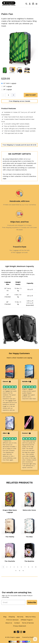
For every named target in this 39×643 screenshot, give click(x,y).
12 (19, 570)
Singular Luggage (15, 637)
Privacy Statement (19, 626)
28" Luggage (7, 89)
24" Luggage (7, 86)
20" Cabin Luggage (9, 83)
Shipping (12, 617)
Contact (17, 623)
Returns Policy (31, 617)
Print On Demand (12, 620)
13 (23, 570)
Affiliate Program (27, 620)
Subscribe (32, 602)
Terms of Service (28, 623)
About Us (8, 623)
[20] (29, 371)
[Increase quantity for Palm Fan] (13, 95)
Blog (4, 617)
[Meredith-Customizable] (29, 423)
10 (35, 567)
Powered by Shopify (28, 637)
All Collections (31, 176)
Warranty (20, 617)
